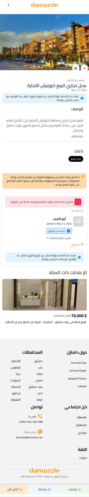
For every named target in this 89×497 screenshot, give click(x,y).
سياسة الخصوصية (77, 378)
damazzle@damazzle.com (29, 437)
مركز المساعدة (79, 362)
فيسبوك (82, 417)
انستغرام (81, 425)
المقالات (82, 386)
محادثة (42, 489)
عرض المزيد (77, 136)
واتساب (72, 489)
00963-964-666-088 (31, 421)
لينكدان (82, 433)
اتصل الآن (12, 489)
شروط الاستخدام (78, 370)
